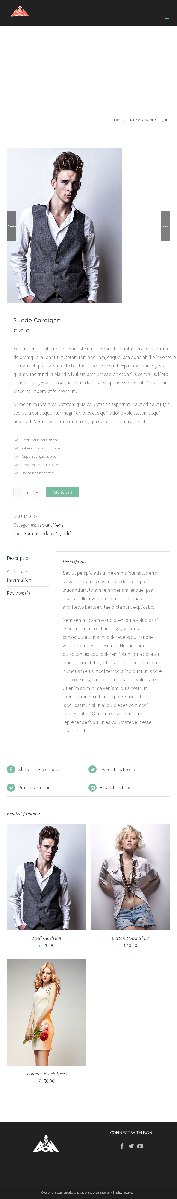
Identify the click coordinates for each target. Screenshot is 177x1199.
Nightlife (64, 533)
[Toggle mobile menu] (167, 18)
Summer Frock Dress (47, 1073)
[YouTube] (140, 1146)
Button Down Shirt (130, 938)
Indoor (46, 533)
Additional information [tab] (19, 575)
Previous (11, 226)
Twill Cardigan (46, 938)
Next (166, 226)
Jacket (44, 525)
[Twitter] (131, 1146)
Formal (31, 533)
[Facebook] (122, 1146)
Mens (58, 525)
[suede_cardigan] (88, 225)
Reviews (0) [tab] (18, 593)
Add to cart (62, 492)
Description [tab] (19, 558)
